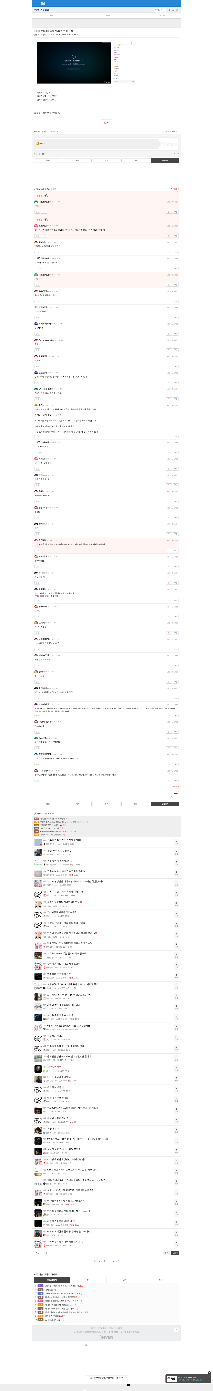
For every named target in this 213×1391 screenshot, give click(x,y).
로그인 (94, 1328)
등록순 (47, 189)
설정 (120, 1328)
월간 (124, 1280)
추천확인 (37, 132)
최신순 (54, 189)
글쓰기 (177, 10)
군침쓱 (36, 35)
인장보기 (42, 154)
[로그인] (172, 3)
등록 (176, 793)
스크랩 (174, 132)
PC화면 (103, 1328)
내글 (51, 15)
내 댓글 (107, 15)
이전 (106, 161)
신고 (46, 132)
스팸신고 (54, 132)
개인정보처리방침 (93, 1332)
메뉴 (35, 154)
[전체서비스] (177, 3)
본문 (77, 161)
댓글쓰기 (165, 161)
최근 (37, 1253)
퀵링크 (112, 1328)
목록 (48, 161)
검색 (166, 1253)
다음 (136, 161)
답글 (37, 212)
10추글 (162, 15)
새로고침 (175, 189)
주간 (88, 1280)
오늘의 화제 (52, 1280)
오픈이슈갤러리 (41, 10)
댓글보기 (165, 804)
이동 (43, 212)
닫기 (209, 1372)
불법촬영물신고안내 (130, 1332)
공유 (167, 132)
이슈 (161, 1280)
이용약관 (78, 1332)
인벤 (42, 3)
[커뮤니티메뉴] (35, 3)
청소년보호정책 (111, 1332)
